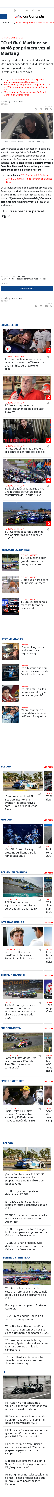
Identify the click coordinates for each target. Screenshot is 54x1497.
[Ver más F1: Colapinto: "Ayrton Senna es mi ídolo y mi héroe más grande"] (10, 693)
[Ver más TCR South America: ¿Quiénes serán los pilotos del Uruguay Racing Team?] (23, 887)
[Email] (39, 10)
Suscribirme (27, 288)
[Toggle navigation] (3, 16)
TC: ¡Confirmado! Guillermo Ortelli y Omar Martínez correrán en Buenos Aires (24, 81)
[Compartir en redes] (48, 357)
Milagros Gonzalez (13, 101)
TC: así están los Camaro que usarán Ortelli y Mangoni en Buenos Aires (26, 93)
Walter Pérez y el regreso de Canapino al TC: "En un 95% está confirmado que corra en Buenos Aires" (27, 87)
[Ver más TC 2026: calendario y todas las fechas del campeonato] (10, 606)
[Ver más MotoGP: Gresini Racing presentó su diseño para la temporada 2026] (23, 834)
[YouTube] (27, 10)
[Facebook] (15, 10)
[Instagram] (33, 10)
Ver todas (48, 767)
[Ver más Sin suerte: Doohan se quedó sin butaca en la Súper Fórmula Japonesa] (23, 936)
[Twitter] (21, 10)
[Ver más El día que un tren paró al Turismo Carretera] (10, 584)
